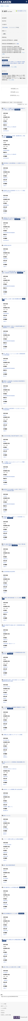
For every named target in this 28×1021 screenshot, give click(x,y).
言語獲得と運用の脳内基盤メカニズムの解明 (12, 597)
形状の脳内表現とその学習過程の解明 (11, 887)
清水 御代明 (9, 844)
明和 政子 (5, 170)
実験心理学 (5, 181)
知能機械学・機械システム (8, 806)
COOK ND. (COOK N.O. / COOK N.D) (9, 768)
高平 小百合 (5, 197)
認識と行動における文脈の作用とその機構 (11, 967)
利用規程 (2, 1012)
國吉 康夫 (5, 333)
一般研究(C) (5, 954)
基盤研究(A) (5, 177)
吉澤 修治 (5, 821)
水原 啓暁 (5, 496)
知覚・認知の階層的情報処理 (9, 865)
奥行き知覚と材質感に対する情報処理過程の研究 (13, 939)
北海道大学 (5, 484)
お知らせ (2, 1010)
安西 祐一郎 (5, 795)
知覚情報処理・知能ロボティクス (9, 643)
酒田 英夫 (5, 870)
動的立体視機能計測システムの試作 (10, 913)
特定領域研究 (5, 612)
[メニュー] (26, 1)
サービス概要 (3, 1003)
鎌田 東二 (5, 415)
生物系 (19, 63)
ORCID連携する (20, 10)
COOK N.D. (8, 686)
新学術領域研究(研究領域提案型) (9, 232)
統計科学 (8, 66)
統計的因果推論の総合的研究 (9, 571)
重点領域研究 (5, 828)
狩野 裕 (4, 441)
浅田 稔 (4, 631)
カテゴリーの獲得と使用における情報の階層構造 (13, 839)
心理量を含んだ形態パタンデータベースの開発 (12, 734)
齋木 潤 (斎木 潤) (6, 740)
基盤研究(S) (5, 531)
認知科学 (4, 61)
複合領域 (7, 63)
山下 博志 (5, 844)
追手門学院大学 (6, 130)
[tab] (14, 88)
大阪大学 (4, 266)
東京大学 (4, 348)
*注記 (25, 10)
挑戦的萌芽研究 (6, 205)
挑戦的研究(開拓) (6, 150)
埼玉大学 (4, 832)
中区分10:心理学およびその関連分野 (13, 61)
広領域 (11, 63)
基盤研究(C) (5, 639)
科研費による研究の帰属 (6, 1014)
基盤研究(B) (5, 258)
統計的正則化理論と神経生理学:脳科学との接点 (13, 435)
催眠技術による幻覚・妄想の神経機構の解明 (12, 298)
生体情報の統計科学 (7, 245)
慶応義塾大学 (5, 810)
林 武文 (4, 686)
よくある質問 (3, 1008)
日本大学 (4, 882)
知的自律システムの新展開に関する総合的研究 (12, 789)
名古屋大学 (5, 757)
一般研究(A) (5, 980)
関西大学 (4, 702)
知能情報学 (5, 780)
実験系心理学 (5, 856)
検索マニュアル (4, 1006)
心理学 (22, 63)
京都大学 (4, 185)
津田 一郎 (5, 468)
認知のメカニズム (6, 815)
